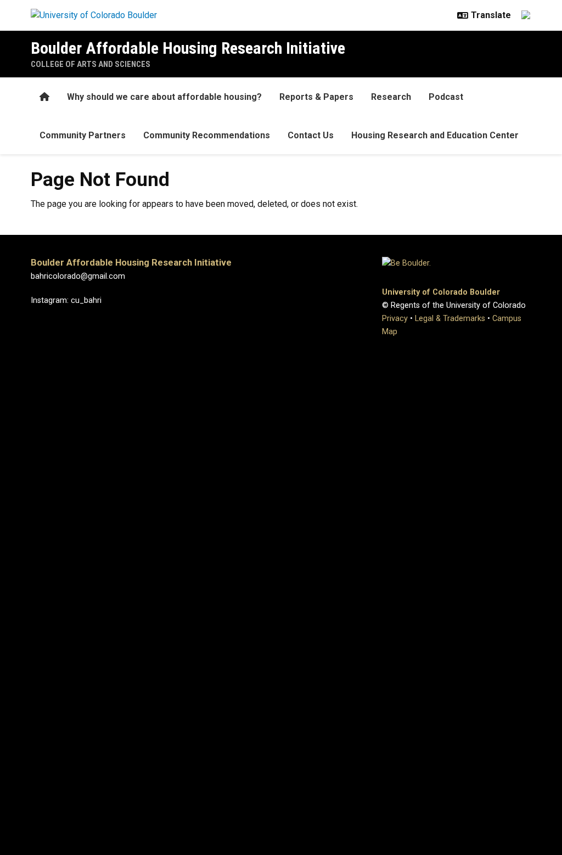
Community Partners (83, 135)
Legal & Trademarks (450, 318)
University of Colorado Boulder (441, 292)
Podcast (446, 97)
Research (391, 97)
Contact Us (311, 135)
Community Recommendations (206, 135)
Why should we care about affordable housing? (164, 97)
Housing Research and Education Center (435, 135)
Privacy (395, 318)
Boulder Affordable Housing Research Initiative (188, 48)
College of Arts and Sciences (90, 64)
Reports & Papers (316, 97)
